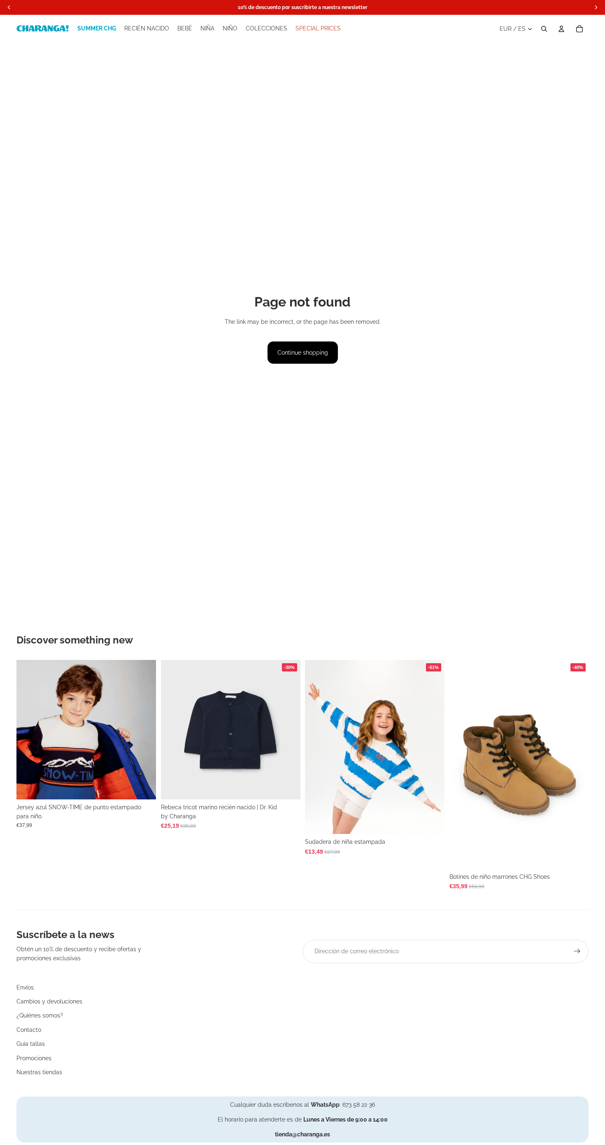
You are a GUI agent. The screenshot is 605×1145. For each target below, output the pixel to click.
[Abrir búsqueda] (544, 29)
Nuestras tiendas (39, 1072)
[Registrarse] (577, 951)
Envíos (25, 987)
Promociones (33, 1058)
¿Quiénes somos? (39, 1015)
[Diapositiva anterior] (28, 729)
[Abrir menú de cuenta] (561, 29)
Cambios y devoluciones (49, 1001)
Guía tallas (30, 1043)
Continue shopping (302, 352)
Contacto (28, 1030)
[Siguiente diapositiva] (143, 729)
